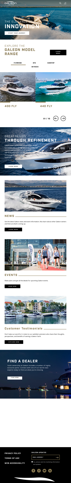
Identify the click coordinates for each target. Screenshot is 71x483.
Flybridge (18, 63)
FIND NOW (15, 377)
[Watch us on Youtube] (44, 471)
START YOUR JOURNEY (17, 33)
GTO (34, 63)
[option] (18, 92)
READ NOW (12, 286)
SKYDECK (35, 67)
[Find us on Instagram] (39, 471)
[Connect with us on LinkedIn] (50, 471)
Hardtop (50, 63)
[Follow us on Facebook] (33, 471)
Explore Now (14, 342)
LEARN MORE (58, 52)
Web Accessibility (15, 463)
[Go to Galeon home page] (10, 3)
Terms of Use (12, 458)
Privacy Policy (13, 453)
